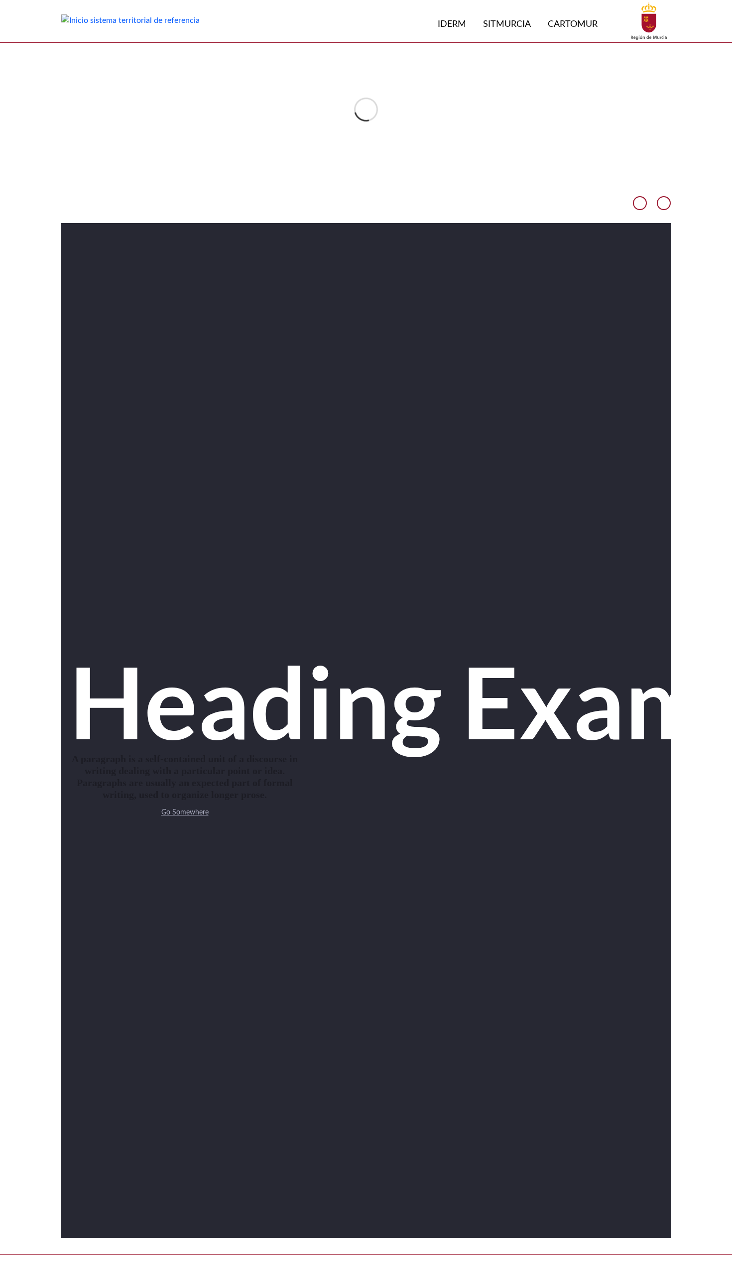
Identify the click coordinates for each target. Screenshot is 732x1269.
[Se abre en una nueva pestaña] (649, 21)
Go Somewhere (185, 812)
